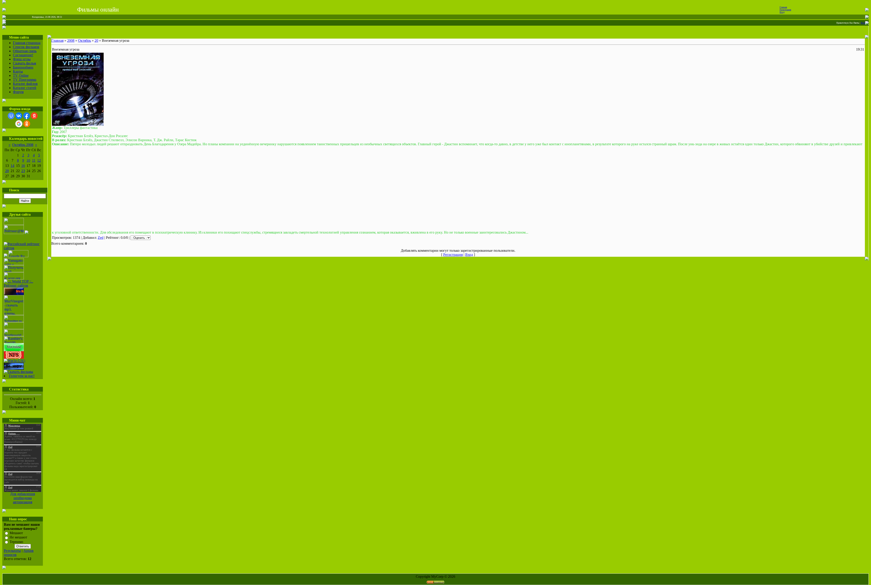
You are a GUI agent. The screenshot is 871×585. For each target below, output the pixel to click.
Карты (18, 71)
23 (23, 171)
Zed (100, 237)
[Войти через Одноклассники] (26, 123)
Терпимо (16, 542)
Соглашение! (23, 55)
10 (28, 160)
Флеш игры (22, 59)
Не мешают (18, 537)
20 (7, 171)
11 (33, 160)
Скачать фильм (24, 63)
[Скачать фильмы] (18, 372)
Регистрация (785, 9)
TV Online (21, 75)
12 (39, 160)
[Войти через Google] (18, 123)
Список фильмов (26, 47)
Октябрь (84, 40)
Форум (18, 92)
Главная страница (26, 43)
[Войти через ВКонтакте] (18, 115)
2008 (70, 40)
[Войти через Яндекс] (34, 115)
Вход (782, 12)
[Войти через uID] (11, 115)
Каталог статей (24, 88)
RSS (863, 23)
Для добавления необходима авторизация (22, 498)
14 (12, 166)
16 (23, 166)
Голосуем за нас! (21, 376)
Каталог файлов (25, 84)
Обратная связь (25, 51)
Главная (783, 7)
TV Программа (24, 79)
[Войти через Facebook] (26, 115)
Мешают (16, 533)
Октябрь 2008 (22, 145)
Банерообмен (23, 67)
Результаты (12, 551)
